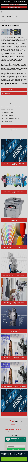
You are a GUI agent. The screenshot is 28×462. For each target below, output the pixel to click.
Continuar (14, 459)
